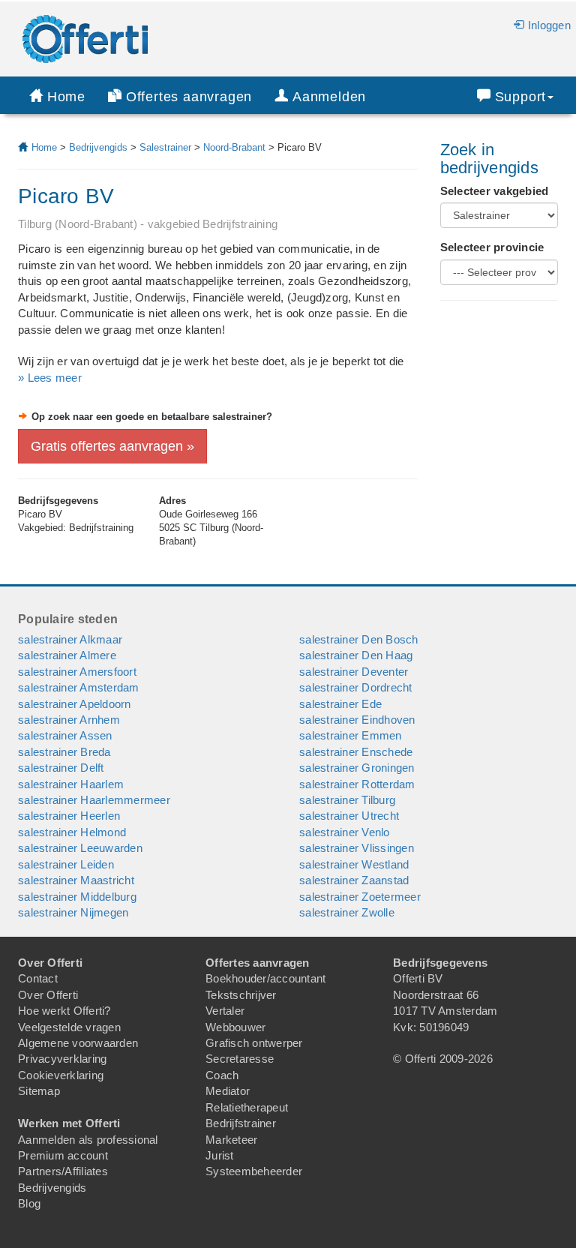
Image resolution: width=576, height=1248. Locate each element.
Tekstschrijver (241, 994)
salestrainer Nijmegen (73, 912)
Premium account (63, 1155)
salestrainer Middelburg (77, 896)
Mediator (228, 1090)
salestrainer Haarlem (71, 784)
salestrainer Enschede (355, 752)
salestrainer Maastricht (76, 880)
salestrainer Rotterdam (357, 784)
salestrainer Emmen (350, 735)
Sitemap (39, 1090)
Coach (222, 1075)
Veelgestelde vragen (69, 1027)
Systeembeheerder (254, 1171)
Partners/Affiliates (63, 1171)
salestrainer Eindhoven (357, 719)
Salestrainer (165, 147)
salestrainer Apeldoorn (74, 704)
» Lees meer (50, 377)
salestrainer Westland (354, 864)
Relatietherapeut (247, 1107)
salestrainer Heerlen (69, 815)
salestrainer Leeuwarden (80, 848)
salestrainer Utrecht (349, 815)
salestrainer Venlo (344, 832)
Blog (29, 1203)
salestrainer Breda (64, 752)
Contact (38, 978)
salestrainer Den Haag (355, 655)
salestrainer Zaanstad (354, 880)
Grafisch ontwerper (254, 1042)
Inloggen (549, 25)
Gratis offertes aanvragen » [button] (112, 446)
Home (66, 96)
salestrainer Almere (67, 655)
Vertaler (225, 1010)
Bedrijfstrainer (241, 1123)
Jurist (220, 1155)
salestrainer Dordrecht (355, 687)
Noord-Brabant (234, 147)
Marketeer (231, 1139)
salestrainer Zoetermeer (360, 896)
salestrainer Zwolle (346, 912)
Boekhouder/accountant (266, 978)
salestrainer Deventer (353, 671)
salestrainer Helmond (72, 832)
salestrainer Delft (61, 767)
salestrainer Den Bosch (358, 639)
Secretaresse (240, 1058)
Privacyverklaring (62, 1058)
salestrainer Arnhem (69, 719)
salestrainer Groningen (357, 767)
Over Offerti (48, 994)
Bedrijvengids (98, 147)
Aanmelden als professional (88, 1139)
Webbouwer (236, 1027)
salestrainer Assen (65, 735)
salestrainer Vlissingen (356, 848)
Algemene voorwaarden (78, 1042)
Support (521, 96)
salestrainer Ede (340, 704)
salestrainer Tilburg (347, 800)
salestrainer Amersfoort (77, 671)
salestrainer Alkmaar (70, 639)
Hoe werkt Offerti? (64, 1010)
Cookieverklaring (61, 1075)
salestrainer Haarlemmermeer (94, 800)
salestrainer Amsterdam (79, 687)
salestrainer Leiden (66, 864)
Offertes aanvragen (189, 96)
